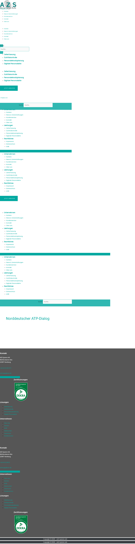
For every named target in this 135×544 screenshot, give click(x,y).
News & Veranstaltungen (11, 14)
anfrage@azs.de (5, 373)
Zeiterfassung (9, 54)
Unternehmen (9, 109)
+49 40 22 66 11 (5, 462)
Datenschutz (10, 144)
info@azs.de (3, 9)
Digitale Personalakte (12, 63)
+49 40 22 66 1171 (5, 368)
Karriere (6, 11)
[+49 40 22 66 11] (0, 460)
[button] (22, 26)
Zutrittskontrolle (10, 57)
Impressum (10, 141)
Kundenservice (8, 16)
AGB (7, 146)
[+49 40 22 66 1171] (0, 365)
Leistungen (8, 125)
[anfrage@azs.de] (0, 370)
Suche (2, 46)
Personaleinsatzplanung (14, 60)
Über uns (6, 21)
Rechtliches (9, 138)
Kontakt (6, 19)
